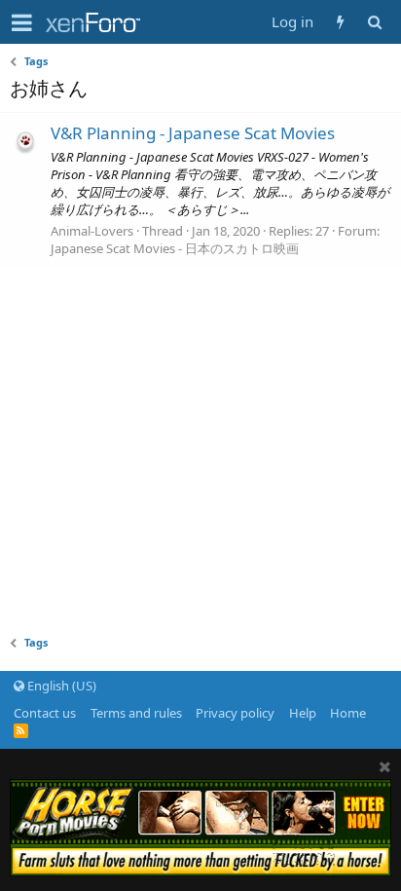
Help (302, 713)
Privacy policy (235, 713)
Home (348, 713)
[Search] (374, 22)
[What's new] (340, 22)
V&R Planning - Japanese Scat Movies (193, 133)
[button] (22, 22)
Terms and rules (136, 713)
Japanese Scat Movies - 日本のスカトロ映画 (175, 248)
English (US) (60, 685)
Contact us (45, 713)
